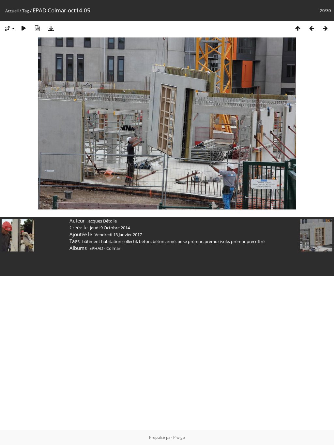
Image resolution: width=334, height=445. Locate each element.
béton (145, 241)
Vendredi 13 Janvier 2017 (118, 234)
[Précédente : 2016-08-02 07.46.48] (311, 28)
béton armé (164, 241)
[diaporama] (23, 28)
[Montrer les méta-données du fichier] (37, 28)
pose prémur (190, 241)
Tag (25, 11)
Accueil (12, 11)
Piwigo (179, 437)
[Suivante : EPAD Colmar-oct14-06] (325, 28)
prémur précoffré (248, 241)
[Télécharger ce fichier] (51, 28)
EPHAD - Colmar (104, 248)
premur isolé (217, 241)
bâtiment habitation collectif (109, 241)
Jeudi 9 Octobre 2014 (110, 228)
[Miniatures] (298, 28)
